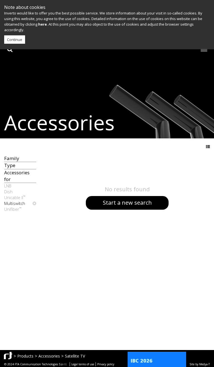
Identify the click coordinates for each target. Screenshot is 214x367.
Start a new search (127, 202)
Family (11, 158)
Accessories (49, 356)
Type (9, 165)
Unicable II (14, 197)
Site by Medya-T (199, 364)
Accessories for (17, 175)
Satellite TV (75, 356)
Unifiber (12, 209)
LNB (7, 186)
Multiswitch (14, 203)
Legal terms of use (82, 364)
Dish (8, 191)
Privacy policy (105, 364)
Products (25, 356)
